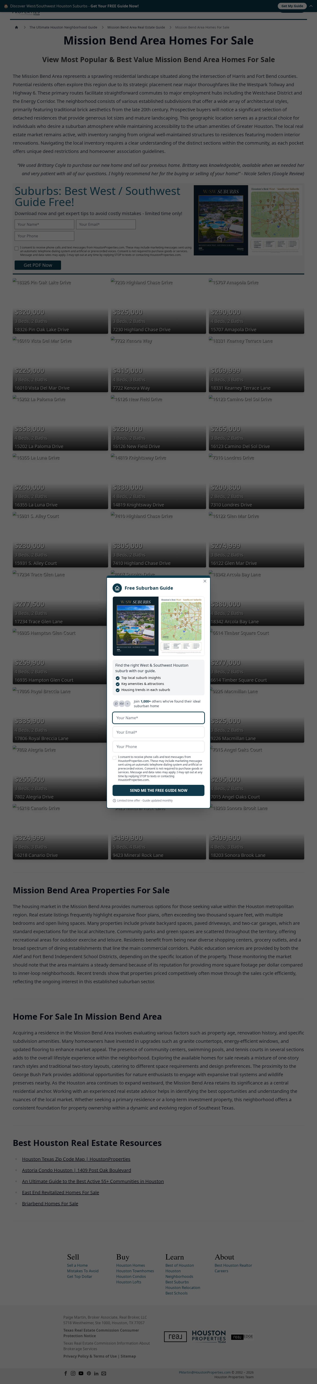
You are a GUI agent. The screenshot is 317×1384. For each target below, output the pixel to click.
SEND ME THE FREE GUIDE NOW (158, 790)
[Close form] (205, 581)
